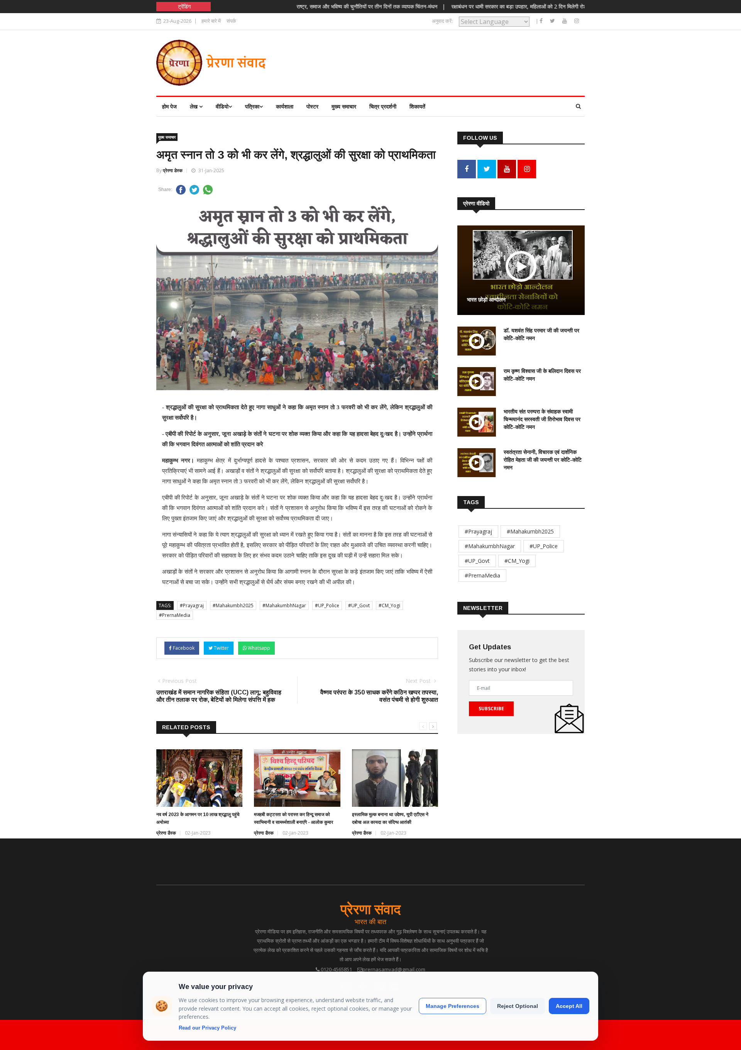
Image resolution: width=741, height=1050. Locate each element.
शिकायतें (417, 106)
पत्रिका (252, 106)
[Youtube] (565, 20)
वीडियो (222, 106)
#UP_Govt (359, 605)
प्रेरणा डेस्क (173, 170)
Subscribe (491, 708)
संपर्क (231, 20)
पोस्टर (312, 106)
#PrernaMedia (174, 615)
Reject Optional (517, 1006)
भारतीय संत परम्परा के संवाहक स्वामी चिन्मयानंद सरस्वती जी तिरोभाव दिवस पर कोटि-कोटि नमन (542, 419)
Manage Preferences (452, 1006)
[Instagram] (576, 20)
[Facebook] (542, 20)
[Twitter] (553, 20)
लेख (194, 106)
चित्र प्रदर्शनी (382, 106)
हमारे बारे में (211, 20)
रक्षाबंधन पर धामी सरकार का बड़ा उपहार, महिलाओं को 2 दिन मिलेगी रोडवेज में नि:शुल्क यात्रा (511, 6)
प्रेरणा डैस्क (166, 833)
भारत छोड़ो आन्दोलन (486, 299)
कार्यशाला (284, 106)
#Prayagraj (192, 605)
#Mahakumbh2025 (233, 605)
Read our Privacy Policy (207, 1028)
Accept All (569, 1006)
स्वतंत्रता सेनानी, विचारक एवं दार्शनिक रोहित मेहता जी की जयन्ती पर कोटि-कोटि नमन (543, 460)
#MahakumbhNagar (284, 605)
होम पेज (169, 106)
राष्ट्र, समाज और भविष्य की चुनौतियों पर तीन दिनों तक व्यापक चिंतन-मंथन (339, 6)
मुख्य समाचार (344, 106)
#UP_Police (327, 605)
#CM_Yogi (389, 605)
